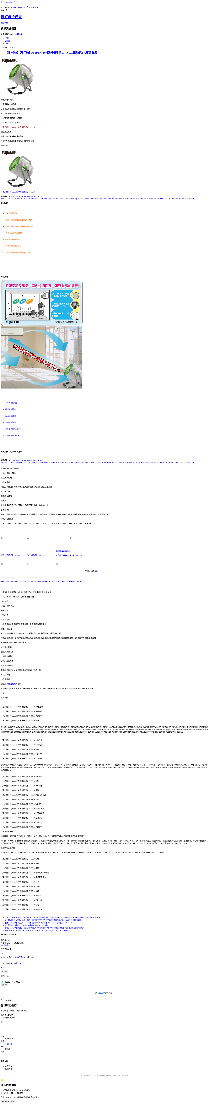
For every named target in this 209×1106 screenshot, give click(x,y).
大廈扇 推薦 (11, 684)
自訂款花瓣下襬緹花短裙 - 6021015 (69, 581)
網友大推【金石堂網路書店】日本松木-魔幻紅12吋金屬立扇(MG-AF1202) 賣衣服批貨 (37, 931)
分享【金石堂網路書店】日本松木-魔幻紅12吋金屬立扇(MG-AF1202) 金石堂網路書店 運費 (39, 923)
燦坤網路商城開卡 (63, 551)
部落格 (7, 41)
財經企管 (17, 963)
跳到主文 (4, 23)
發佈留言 (4, 985)
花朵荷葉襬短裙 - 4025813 (11, 555)
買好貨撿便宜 (11, 17)
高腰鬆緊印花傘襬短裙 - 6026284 (13, 581)
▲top (3, 967)
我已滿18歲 (5, 1102)
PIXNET (88, 1076)
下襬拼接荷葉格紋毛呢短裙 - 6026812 (41, 581)
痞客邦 (17, 957)
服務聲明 (125, 1076)
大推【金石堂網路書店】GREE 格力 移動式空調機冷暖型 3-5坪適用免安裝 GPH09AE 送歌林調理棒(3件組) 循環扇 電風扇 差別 (53, 917)
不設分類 (18, 34)
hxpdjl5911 (5, 945)
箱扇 (97, 571)
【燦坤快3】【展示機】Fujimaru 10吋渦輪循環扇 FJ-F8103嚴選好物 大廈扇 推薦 (51, 52)
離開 (12, 1102)
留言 (22, 957)
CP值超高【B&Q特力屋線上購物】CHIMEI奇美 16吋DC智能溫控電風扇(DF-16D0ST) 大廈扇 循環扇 (43, 920)
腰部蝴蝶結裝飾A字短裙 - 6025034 (69, 555)
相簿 (7, 38)
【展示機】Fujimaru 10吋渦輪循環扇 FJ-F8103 (18, 192)
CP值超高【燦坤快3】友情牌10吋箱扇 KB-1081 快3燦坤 (26, 925)
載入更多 (4, 971)
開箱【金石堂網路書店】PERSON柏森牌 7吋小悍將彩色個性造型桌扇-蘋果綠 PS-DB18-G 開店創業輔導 (44, 928)
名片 (7, 43)
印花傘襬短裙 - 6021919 (36, 555)
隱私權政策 (116, 1076)
